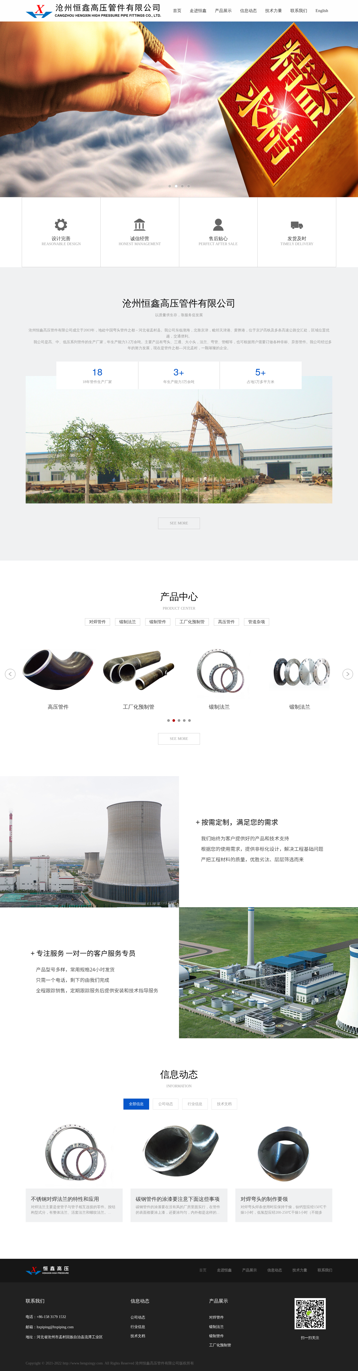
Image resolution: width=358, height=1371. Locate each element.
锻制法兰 (127, 622)
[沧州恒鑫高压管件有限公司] (94, 11)
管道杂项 (256, 622)
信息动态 (248, 10)
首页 (177, 10)
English (322, 10)
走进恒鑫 (198, 10)
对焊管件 (97, 622)
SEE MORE (179, 523)
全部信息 (136, 1104)
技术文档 (224, 1104)
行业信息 (195, 1104)
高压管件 (226, 622)
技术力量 (273, 10)
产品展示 (223, 10)
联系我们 (298, 10)
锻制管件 (157, 622)
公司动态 (165, 1104)
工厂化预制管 (192, 622)
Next (336, 109)
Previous (22, 109)
